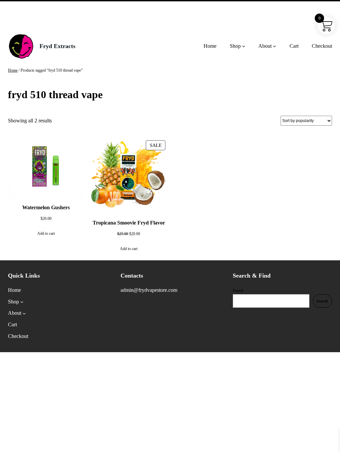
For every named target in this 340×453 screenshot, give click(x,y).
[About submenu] (274, 46)
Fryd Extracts (57, 46)
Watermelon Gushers (46, 207)
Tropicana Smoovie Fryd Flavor (129, 223)
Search (238, 290)
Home (13, 70)
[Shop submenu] (243, 46)
